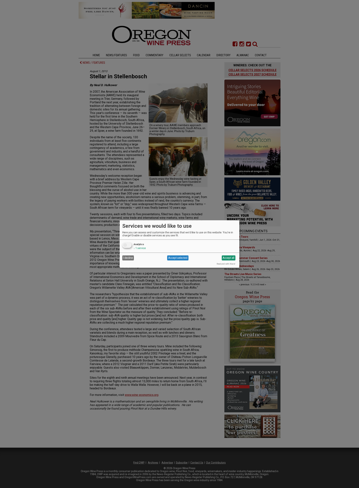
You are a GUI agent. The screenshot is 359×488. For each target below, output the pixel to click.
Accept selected (177, 257)
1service (140, 248)
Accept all (228, 257)
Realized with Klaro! (226, 264)
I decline (128, 257)
